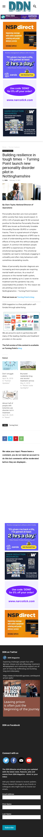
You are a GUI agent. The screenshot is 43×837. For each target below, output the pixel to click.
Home (4, 147)
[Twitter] (10, 438)
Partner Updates (14, 147)
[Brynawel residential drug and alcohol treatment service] (28, 365)
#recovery (15, 671)
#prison (6, 664)
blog (20, 348)
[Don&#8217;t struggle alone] (10, 365)
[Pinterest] (15, 438)
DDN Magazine (14, 658)
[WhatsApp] (21, 438)
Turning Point (13, 425)
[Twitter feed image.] (21, 698)
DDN (6, 180)
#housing (27, 664)
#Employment (8, 666)
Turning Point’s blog (25, 297)
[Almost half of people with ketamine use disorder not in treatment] (10, 395)
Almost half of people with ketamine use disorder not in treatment (8, 408)
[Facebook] (4, 438)
